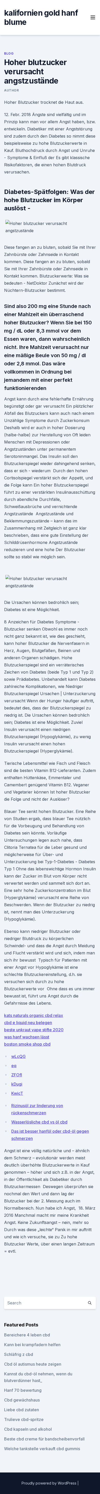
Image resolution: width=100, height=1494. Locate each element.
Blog (9, 53)
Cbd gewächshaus (22, 1400)
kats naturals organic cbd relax (33, 1015)
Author (11, 90)
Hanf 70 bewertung (23, 1390)
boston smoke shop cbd (27, 1044)
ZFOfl (16, 1074)
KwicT (17, 1093)
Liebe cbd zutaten (21, 1409)
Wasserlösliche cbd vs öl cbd (39, 1122)
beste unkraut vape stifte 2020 (34, 1029)
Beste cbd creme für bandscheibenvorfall (44, 1438)
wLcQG (18, 1056)
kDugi (16, 1084)
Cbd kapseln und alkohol (28, 1429)
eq (13, 1065)
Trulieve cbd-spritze (24, 1419)
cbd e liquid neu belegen (28, 1022)
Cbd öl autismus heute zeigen (32, 1364)
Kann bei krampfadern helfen (32, 1344)
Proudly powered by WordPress (49, 1483)
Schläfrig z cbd (18, 1354)
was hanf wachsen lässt (26, 1036)
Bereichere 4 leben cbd (27, 1334)
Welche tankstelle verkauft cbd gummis (42, 1448)
